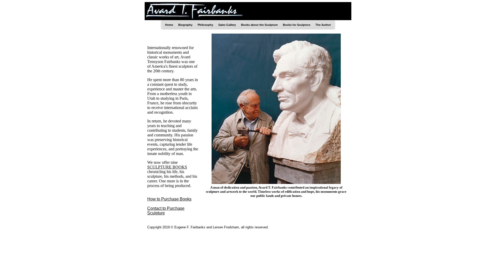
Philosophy (205, 24)
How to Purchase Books (169, 199)
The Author (323, 24)
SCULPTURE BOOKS (167, 167)
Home (169, 24)
